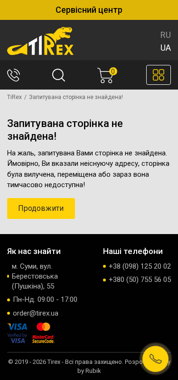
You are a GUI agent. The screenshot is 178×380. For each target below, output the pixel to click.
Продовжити (41, 208)
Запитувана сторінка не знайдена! (76, 97)
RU (165, 35)
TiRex (14, 97)
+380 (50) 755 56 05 (140, 279)
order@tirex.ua (35, 313)
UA (165, 48)
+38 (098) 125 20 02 (140, 266)
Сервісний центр (89, 10)
